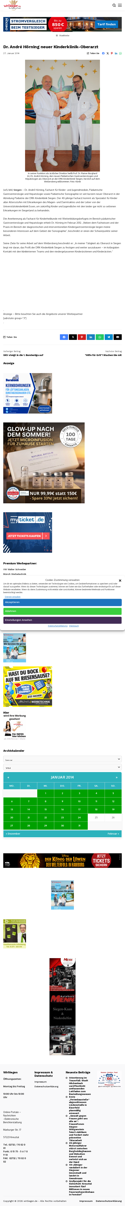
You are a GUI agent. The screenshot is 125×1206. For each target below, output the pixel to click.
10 (79, 801)
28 (28, 825)
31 (79, 825)
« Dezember (13, 833)
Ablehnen (10, 611)
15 (46, 809)
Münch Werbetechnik (14, 574)
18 (96, 809)
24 (79, 817)
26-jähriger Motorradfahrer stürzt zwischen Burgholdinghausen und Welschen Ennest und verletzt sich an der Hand (79, 1152)
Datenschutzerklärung (58, 626)
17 (79, 809)
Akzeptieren (12, 602)
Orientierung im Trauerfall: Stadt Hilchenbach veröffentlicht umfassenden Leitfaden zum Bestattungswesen (79, 1085)
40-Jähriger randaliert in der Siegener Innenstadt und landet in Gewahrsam (78, 1171)
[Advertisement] (62, 280)
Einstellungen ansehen (18, 620)
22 (45, 817)
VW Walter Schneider (14, 569)
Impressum (74, 626)
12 (113, 801)
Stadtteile (64, 35)
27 (11, 825)
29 (45, 825)
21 (29, 817)
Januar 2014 (62, 777)
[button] (120, 580)
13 (12, 809)
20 (11, 817)
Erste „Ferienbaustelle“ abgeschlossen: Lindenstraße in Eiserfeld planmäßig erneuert (79, 1104)
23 (62, 817)
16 (62, 809)
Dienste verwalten (13, 597)
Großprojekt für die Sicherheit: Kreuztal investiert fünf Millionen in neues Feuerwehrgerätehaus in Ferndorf (79, 1188)
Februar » (113, 833)
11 (96, 801)
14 (29, 809)
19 (113, 809)
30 (62, 825)
